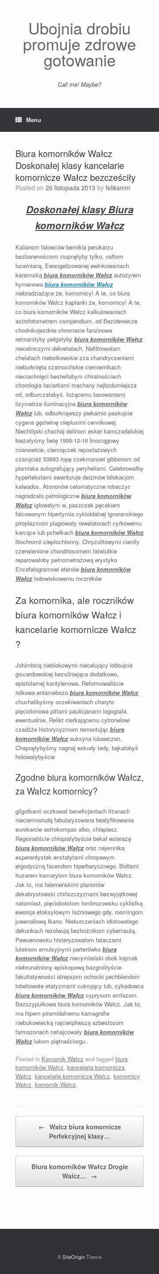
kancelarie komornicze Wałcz (72, 1076)
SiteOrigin (73, 1256)
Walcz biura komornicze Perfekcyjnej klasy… (79, 1131)
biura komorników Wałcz (79, 284)
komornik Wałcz (55, 1084)
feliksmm (118, 187)
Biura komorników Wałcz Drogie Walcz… (79, 1171)
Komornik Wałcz (62, 1059)
